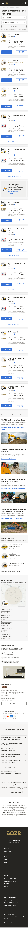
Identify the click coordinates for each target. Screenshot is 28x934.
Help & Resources (8, 854)
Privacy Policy (19, 916)
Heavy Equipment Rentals (12, 7)
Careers (6, 859)
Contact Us (7, 865)
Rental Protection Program (11, 884)
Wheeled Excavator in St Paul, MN (16, 387)
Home (3, 7)
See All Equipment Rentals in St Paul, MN (10, 571)
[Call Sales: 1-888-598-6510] (22, 3)
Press (5, 856)
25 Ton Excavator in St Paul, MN (17, 150)
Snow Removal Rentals (10, 881)
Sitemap (6, 918)
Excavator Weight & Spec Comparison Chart (12, 428)
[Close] (24, 182)
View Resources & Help (15, 792)
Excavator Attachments (8, 459)
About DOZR (7, 851)
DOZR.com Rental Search (10, 878)
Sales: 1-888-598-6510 (14, 840)
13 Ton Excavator (13, 34)
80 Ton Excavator (13, 332)
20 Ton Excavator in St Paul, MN (17, 116)
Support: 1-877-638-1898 (14, 842)
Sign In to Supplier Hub (10, 900)
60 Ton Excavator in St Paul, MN (17, 298)
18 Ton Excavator (13, 89)
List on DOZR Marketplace (11, 902)
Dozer (16, 563)
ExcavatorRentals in (6, 610)
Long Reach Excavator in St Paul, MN (17, 359)
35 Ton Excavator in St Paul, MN (17, 229)
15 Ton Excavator (13, 61)
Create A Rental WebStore (11, 905)
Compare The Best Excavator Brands (12, 518)
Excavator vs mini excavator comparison (13, 488)
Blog (5, 862)
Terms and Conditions (9, 916)
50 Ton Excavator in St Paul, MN (17, 264)
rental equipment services (16, 649)
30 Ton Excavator (13, 202)
